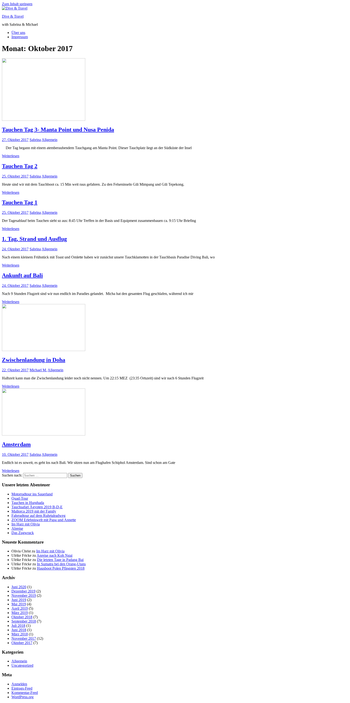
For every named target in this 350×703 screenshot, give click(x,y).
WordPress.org (22, 697)
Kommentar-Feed (24, 693)
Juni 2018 (18, 630)
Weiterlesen (10, 156)
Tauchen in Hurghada (27, 503)
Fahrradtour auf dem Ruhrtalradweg (38, 516)
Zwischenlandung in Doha (33, 360)
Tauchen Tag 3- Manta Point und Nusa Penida (58, 129)
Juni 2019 (18, 600)
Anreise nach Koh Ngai (54, 555)
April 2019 (19, 608)
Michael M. (38, 370)
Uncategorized (22, 665)
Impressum (19, 37)
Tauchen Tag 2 (19, 166)
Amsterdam (16, 444)
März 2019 (19, 613)
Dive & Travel (13, 16)
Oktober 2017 (21, 643)
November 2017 (23, 638)
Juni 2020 (18, 587)
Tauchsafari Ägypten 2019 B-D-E (37, 507)
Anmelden (19, 684)
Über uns (18, 33)
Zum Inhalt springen (17, 4)
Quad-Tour (19, 498)
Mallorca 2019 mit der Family (33, 511)
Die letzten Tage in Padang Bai (60, 560)
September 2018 (23, 621)
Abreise (17, 528)
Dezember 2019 (23, 591)
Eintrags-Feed (21, 688)
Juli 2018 (18, 626)
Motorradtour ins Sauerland (32, 494)
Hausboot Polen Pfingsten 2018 (61, 568)
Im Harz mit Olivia (25, 524)
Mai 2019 (18, 604)
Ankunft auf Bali (22, 275)
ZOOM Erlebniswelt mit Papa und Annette (43, 520)
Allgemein (49, 140)
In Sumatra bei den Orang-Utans (61, 564)
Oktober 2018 (21, 617)
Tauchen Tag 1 (19, 202)
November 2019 (23, 595)
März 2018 (19, 634)
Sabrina (35, 140)
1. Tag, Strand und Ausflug (34, 239)
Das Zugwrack (22, 533)
